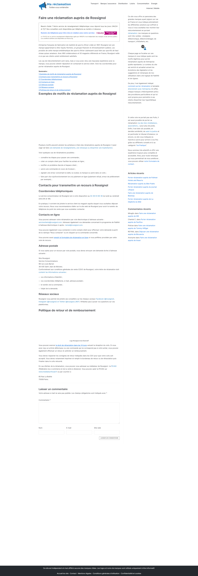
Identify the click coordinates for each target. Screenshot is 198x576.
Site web (97, 428)
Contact (73, 573)
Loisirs (132, 3)
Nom (40, 428)
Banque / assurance (108, 3)
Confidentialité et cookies (131, 573)
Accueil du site (62, 573)
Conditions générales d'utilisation (106, 573)
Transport (94, 3)
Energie (154, 3)
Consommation (143, 3)
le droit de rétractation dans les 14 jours (71, 345)
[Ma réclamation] (55, 6)
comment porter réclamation (139, 86)
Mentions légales (84, 573)
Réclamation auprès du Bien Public (141, 184)
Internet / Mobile (152, 8)
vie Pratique (141, 145)
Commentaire (45, 400)
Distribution (123, 3)
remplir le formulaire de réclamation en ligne (71, 237)
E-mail (68, 428)
